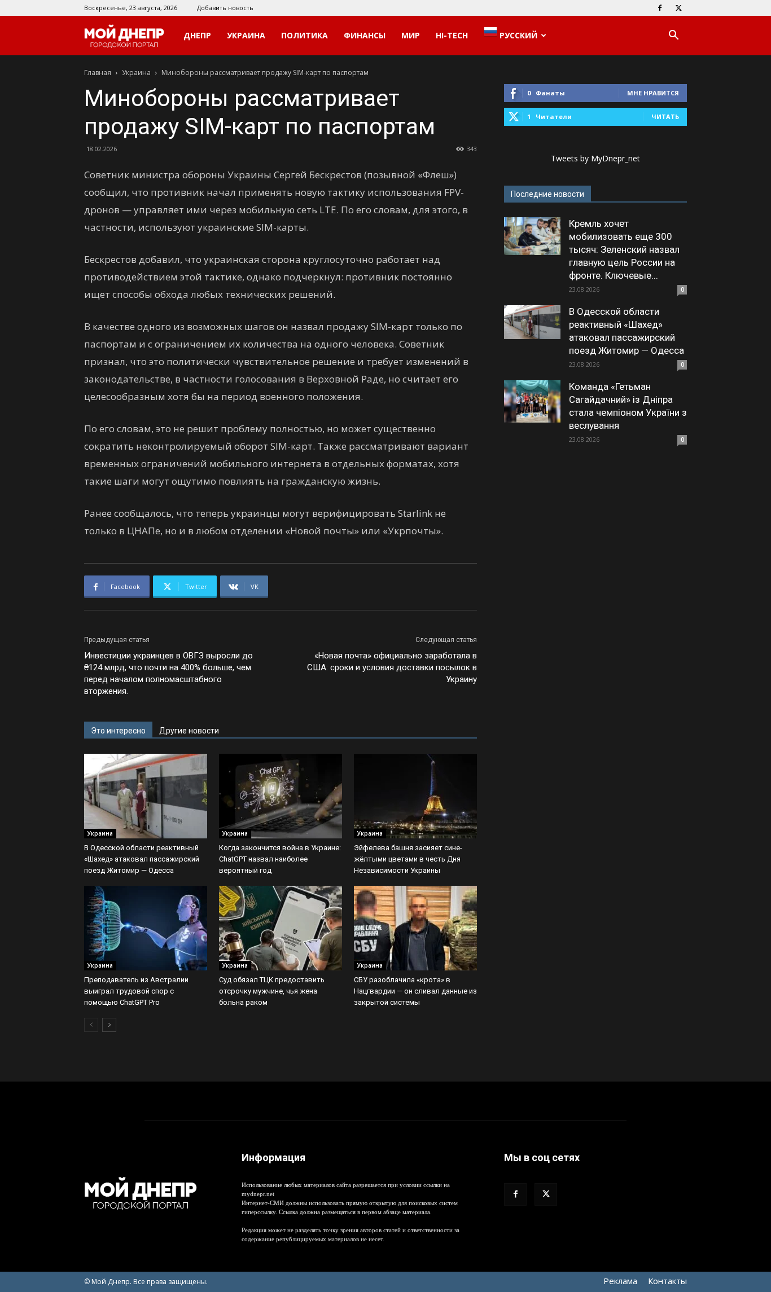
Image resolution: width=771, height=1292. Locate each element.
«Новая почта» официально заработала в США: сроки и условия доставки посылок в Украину (392, 667)
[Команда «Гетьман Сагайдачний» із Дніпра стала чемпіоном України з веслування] (532, 401)
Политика (304, 35)
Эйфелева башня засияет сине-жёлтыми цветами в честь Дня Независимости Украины (408, 858)
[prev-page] (91, 1025)
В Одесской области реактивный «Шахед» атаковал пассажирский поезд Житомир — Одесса (141, 858)
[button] (673, 36)
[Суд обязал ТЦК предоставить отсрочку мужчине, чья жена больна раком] (280, 928)
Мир (410, 35)
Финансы (365, 35)
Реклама (620, 1281)
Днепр (197, 35)
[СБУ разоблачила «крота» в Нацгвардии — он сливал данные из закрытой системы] (415, 928)
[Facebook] (659, 8)
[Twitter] (678, 8)
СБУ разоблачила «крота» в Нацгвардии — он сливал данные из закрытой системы (415, 991)
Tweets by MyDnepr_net (595, 158)
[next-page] (109, 1025)
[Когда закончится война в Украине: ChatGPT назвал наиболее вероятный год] (280, 796)
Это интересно (118, 730)
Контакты (667, 1281)
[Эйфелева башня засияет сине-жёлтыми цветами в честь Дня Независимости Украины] (415, 796)
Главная (97, 72)
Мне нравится (653, 93)
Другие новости (189, 730)
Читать (665, 116)
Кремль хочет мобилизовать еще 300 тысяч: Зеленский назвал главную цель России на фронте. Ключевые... (624, 249)
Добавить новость (225, 7)
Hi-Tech (452, 35)
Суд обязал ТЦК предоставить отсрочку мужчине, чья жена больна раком (272, 991)
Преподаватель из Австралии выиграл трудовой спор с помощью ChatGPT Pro (136, 991)
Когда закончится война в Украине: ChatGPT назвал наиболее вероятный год (280, 858)
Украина (246, 35)
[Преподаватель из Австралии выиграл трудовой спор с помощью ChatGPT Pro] (145, 928)
